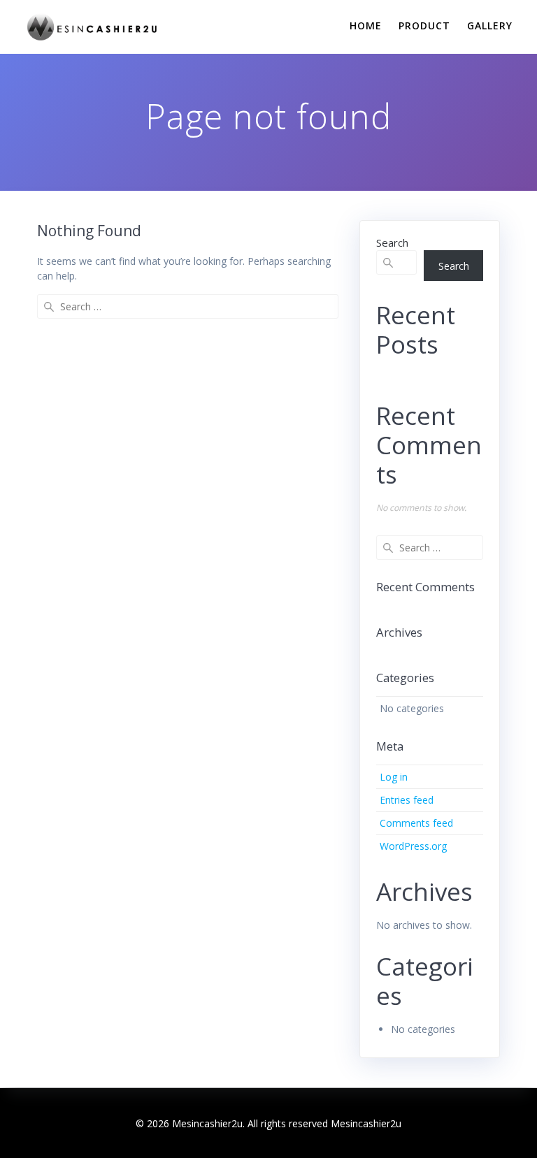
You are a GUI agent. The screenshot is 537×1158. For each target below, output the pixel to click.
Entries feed (407, 799)
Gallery (490, 25)
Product (424, 25)
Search (392, 242)
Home (366, 25)
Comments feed (416, 823)
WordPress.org (413, 846)
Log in (394, 776)
